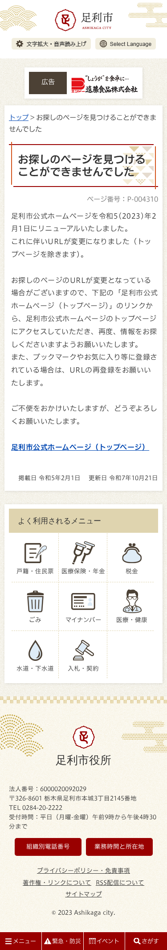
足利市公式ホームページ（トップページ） (80, 447)
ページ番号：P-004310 (122, 199)
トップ (19, 117)
